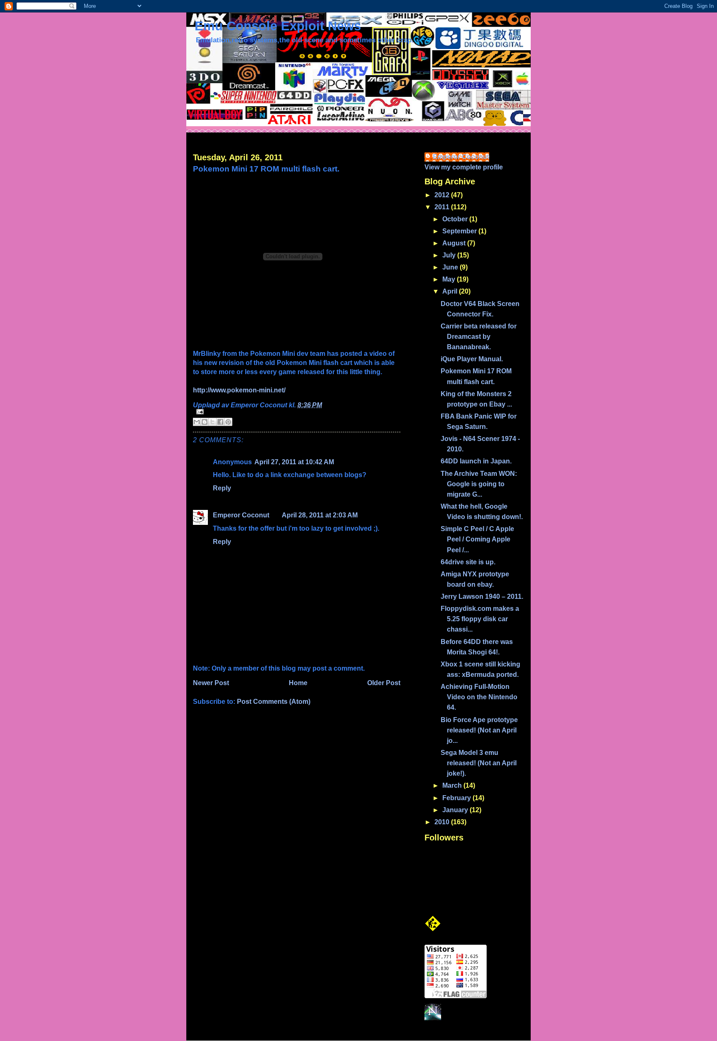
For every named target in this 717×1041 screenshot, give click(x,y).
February (457, 797)
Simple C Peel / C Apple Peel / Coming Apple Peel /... (477, 539)
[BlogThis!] (204, 422)
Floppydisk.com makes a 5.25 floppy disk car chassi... (480, 619)
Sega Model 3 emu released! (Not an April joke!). (479, 763)
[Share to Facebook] (220, 422)
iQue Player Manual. (472, 359)
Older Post (383, 682)
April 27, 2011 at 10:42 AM (294, 461)
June (451, 267)
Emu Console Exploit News (278, 26)
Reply (222, 488)
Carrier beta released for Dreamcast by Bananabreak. (479, 336)
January (456, 809)
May (449, 279)
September (460, 231)
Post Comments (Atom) (273, 701)
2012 (442, 194)
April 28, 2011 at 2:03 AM (320, 515)
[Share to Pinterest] (228, 422)
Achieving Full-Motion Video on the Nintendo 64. (479, 697)
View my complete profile (463, 167)
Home (298, 682)
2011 (442, 207)
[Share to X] (212, 422)
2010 (442, 821)
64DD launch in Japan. (476, 461)
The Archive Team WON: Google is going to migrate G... (479, 484)
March (452, 785)
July (449, 255)
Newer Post (211, 682)
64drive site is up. (468, 562)
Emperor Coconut (241, 515)
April (450, 291)
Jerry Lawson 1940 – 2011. (482, 596)
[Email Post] (296, 411)
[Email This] (197, 422)
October (455, 219)
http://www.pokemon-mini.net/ (239, 390)
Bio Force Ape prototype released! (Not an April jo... (479, 730)
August (454, 243)
